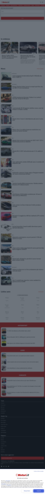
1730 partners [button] (7, 480)
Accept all (39, 490)
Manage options (27, 490)
